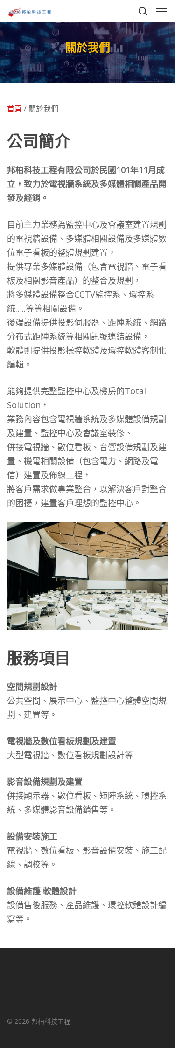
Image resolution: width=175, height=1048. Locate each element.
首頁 (14, 109)
